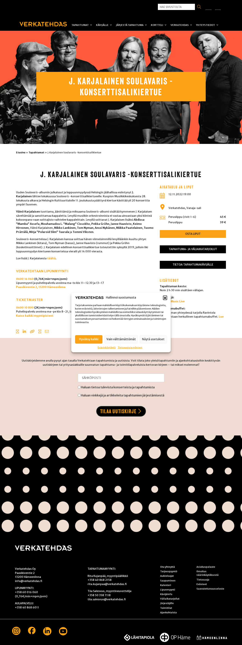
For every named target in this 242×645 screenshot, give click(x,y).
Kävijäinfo (166, 594)
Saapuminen (167, 580)
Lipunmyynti (167, 589)
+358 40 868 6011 (27, 607)
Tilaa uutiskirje (118, 411)
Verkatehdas (180, 25)
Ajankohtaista (168, 612)
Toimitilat (166, 607)
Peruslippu (175, 222)
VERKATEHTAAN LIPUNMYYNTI (42, 271)
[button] (165, 297)
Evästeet (201, 584)
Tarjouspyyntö (168, 571)
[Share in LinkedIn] (24, 332)
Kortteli (157, 25)
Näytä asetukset (153, 339)
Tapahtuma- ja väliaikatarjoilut (193, 249)
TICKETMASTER (29, 300)
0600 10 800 (25, 307)
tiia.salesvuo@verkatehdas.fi (107, 599)
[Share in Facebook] (17, 332)
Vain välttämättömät (121, 339)
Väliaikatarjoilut (169, 598)
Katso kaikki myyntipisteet (34, 315)
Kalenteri (165, 585)
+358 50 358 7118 (99, 595)
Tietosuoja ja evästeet (130, 347)
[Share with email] (47, 332)
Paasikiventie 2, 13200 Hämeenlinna (40, 287)
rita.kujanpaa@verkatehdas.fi (107, 584)
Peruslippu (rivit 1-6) (182, 217)
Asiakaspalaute (205, 566)
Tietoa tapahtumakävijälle (193, 264)
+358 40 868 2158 (100, 580)
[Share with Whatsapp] (39, 332)
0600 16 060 (25, 279)
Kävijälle (102, 25)
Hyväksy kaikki (89, 339)
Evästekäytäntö (107, 347)
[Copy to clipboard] (32, 332)
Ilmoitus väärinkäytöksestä (207, 573)
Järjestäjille (167, 603)
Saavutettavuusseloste (210, 588)
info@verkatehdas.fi (28, 581)
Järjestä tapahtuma (129, 25)
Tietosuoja (202, 579)
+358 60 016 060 (26, 592)
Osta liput (193, 234)
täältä (51, 258)
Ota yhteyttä (167, 566)
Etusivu (20, 152)
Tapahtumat (80, 25)
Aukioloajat (167, 575)
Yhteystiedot (205, 25)
